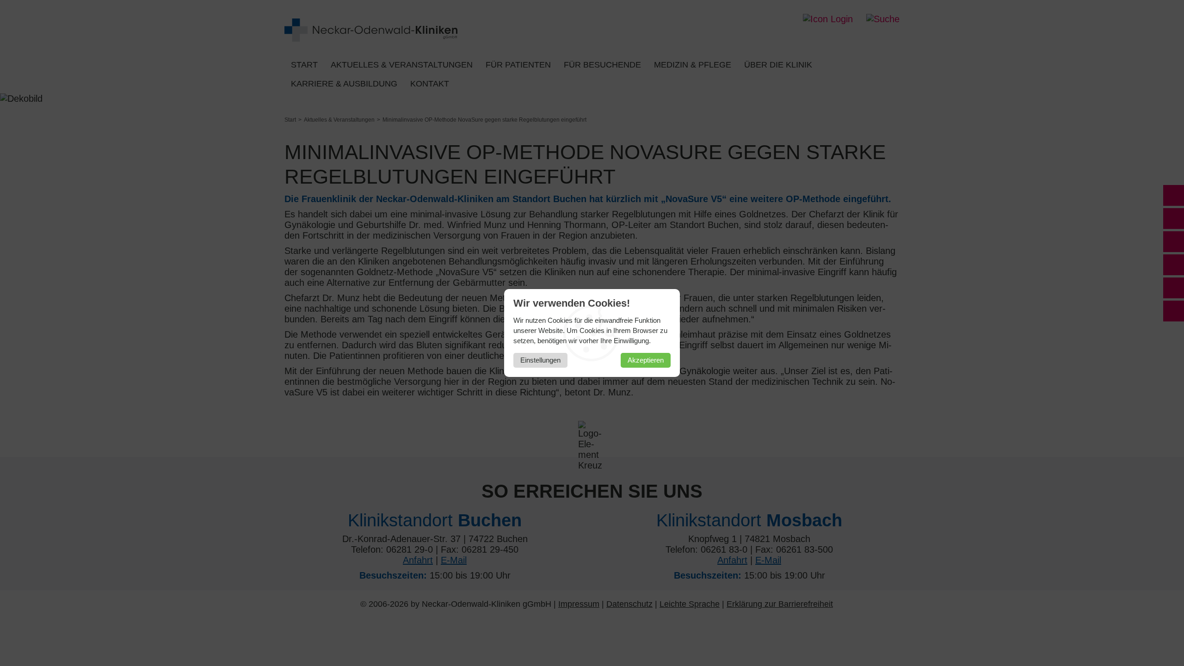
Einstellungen (540, 360)
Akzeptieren (646, 360)
